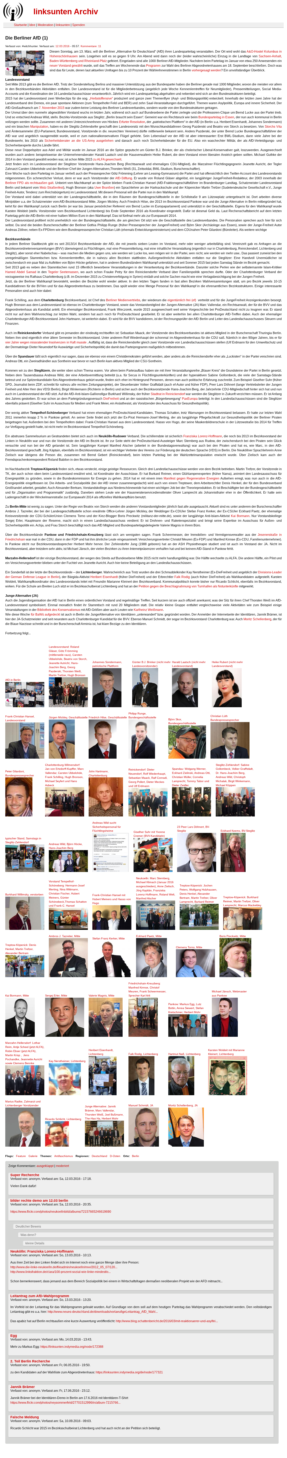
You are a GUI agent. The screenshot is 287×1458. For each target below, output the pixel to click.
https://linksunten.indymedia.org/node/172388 (71, 1346)
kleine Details (34, 1243)
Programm (153, 65)
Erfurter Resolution (132, 122)
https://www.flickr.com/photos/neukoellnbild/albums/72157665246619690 (60, 1211)
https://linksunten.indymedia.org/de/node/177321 (129, 1372)
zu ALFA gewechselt (107, 159)
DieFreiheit (111, 398)
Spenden (78, 25)
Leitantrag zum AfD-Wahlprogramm (39, 1296)
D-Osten (115, 1156)
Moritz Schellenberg (257, 619)
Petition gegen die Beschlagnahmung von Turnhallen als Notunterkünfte (188, 586)
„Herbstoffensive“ (101, 98)
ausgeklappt (45, 1166)
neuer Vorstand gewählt (66, 65)
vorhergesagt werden (206, 70)
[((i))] (12, 19)
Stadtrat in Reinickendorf (168, 394)
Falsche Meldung (24, 1417)
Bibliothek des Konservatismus (58, 609)
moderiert (62, 1166)
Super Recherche (24, 1175)
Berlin (135, 1156)
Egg (13, 1336)
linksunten (63, 25)
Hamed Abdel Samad (20, 272)
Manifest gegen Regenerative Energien (191, 478)
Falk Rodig (182, 577)
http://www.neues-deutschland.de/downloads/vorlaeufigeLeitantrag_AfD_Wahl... (103, 1311)
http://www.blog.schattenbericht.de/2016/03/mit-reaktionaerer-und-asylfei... (167, 1321)
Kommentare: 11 (91, 46)
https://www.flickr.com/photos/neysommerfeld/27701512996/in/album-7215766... (65, 1402)
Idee (32, 25)
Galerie (33, 1156)
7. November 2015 (51, 107)
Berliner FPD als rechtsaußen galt (29, 183)
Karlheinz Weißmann (148, 609)
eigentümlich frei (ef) (182, 300)
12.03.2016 (62, 46)
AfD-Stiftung (123, 178)
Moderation (45, 25)
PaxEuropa (190, 398)
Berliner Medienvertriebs (123, 300)
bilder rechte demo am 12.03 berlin (39, 1201)
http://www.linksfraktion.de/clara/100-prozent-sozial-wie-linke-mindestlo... (60, 1271)
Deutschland (99, 1156)
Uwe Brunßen (104, 187)
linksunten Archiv (65, 11)
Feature (21, 1156)
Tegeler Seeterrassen (63, 272)
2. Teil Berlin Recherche (30, 1361)
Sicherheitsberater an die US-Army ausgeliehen (79, 140)
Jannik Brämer (22, 1387)
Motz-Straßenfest (51, 187)
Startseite (20, 25)
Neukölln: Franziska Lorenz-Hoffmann (42, 1251)
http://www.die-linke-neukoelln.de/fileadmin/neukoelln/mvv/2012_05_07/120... (63, 1267)
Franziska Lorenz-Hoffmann (202, 436)
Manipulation (39, 126)
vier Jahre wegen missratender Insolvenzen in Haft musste (45, 342)
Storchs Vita (273, 126)
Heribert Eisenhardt (104, 577)
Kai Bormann (240, 516)
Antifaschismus (63, 1156)
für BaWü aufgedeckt (45, 614)
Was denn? (28, 1235)
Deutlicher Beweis (28, 1226)
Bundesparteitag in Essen (216, 117)
